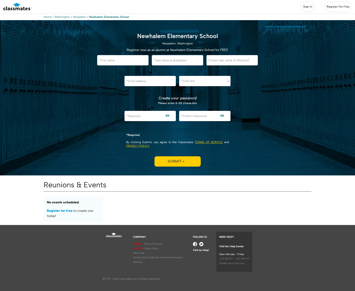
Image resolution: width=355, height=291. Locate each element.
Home (48, 17)
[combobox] (205, 81)
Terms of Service (209, 142)
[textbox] (205, 81)
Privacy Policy (137, 146)
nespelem (79, 17)
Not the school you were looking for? (286, 26)
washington (62, 17)
